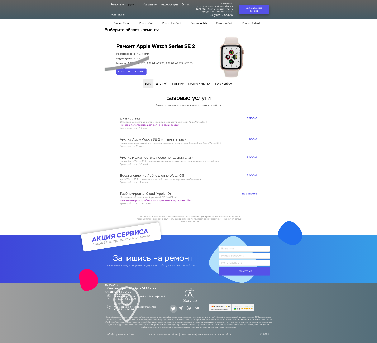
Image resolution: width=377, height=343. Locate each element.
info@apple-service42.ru (120, 334)
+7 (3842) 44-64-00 (221, 15)
